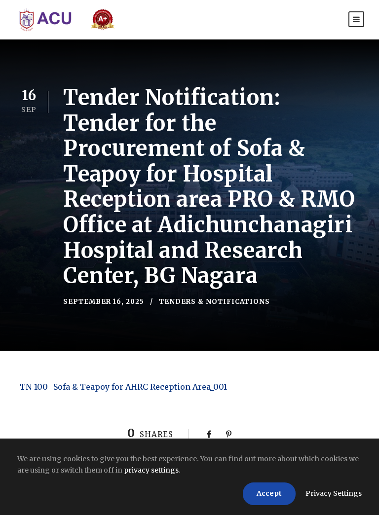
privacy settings (151, 470)
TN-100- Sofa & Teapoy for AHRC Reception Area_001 (123, 387)
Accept (269, 493)
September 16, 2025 (103, 301)
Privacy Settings (333, 493)
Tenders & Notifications (214, 301)
